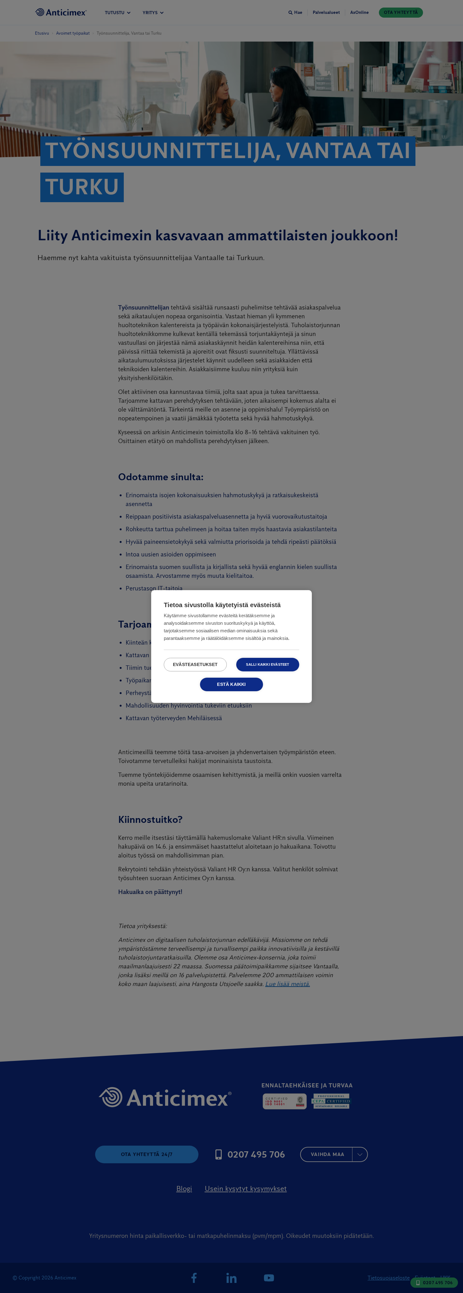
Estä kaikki (231, 684)
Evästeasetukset (195, 664)
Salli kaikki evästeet (267, 664)
